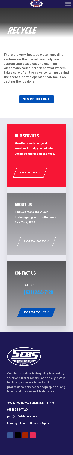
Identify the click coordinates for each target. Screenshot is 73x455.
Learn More (35, 241)
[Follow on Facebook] (10, 435)
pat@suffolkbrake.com (22, 416)
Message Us (35, 312)
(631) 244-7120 (38, 293)
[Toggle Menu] (68, 3)
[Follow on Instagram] (33, 435)
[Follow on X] (18, 435)
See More (28, 172)
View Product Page (36, 99)
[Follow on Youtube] (25, 435)
